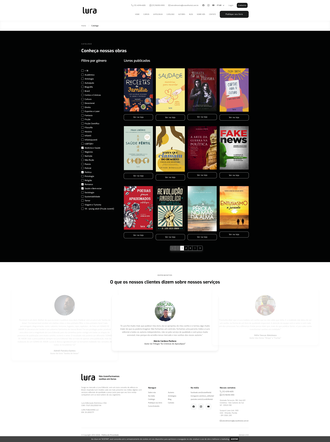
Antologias (158, 14)
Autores (181, 14)
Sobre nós (201, 14)
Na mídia (151, 396)
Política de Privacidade (110, 435)
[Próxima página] (194, 248)
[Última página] (200, 248)
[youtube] (213, 5)
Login (231, 5)
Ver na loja (138, 117)
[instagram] (208, 5)
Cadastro (242, 5)
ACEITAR (234, 439)
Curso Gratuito (153, 406)
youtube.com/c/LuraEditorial (202, 399)
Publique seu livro (234, 14)
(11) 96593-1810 (158, 5)
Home (137, 14)
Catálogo (170, 14)
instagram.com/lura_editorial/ (202, 396)
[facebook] (203, 5)
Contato (212, 14)
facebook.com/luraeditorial (201, 392)
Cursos (146, 14)
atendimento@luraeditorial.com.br (185, 5)
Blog (191, 14)
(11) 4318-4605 (139, 5)
